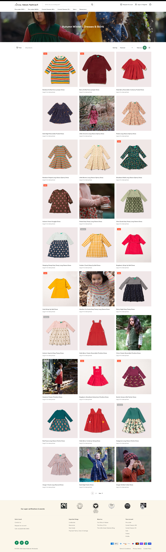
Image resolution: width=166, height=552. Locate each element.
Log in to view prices (49, 92)
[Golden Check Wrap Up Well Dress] (96, 244)
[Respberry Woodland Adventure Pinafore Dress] (96, 376)
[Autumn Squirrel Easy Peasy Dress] (60, 332)
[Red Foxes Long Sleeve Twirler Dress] (60, 420)
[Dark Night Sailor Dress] (96, 464)
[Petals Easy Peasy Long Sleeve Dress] (96, 201)
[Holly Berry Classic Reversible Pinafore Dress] (96, 332)
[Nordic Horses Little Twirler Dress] (133, 376)
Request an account (20, 525)
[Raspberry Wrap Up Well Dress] (133, 244)
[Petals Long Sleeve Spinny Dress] (133, 113)
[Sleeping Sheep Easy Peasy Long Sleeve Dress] (60, 244)
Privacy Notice (137, 548)
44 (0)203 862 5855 (23, 528)
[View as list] (149, 48)
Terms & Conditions (125, 548)
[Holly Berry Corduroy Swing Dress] (96, 420)
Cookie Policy (147, 548)
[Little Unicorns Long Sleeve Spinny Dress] (96, 113)
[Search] (92, 4)
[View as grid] (145, 48)
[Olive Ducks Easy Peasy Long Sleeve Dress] (133, 201)
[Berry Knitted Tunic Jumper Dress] (96, 69)
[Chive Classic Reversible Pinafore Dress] (133, 332)
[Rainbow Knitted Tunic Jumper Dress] (60, 69)
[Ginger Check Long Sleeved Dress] (60, 464)
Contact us (18, 522)
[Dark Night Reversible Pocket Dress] (60, 113)
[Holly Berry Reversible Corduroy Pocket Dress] (133, 69)
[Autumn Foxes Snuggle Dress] (60, 201)
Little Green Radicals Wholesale (28, 548)
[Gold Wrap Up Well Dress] (60, 288)
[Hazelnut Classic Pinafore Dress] (60, 376)
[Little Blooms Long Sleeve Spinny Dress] (96, 157)
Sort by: (115, 48)
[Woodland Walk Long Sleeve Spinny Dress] (133, 157)
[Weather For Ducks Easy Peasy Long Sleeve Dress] (96, 288)
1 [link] (92, 493)
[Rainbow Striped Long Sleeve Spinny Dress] (60, 157)
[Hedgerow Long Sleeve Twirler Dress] (133, 420)
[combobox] (69, 4)
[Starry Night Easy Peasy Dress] (133, 288)
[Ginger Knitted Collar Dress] (133, 464)
